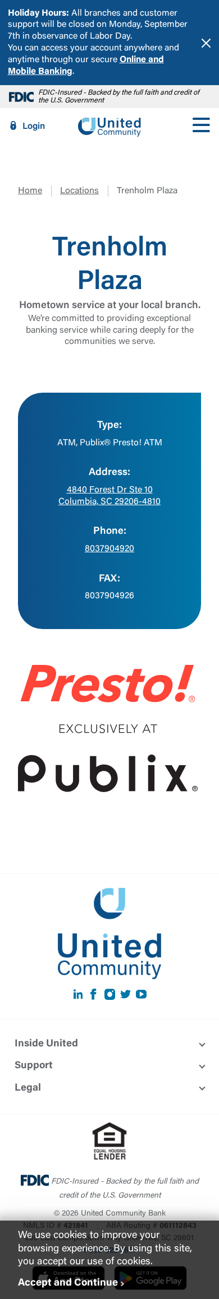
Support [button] (34, 1066)
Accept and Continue (68, 1283)
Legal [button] (28, 1088)
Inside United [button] (46, 1044)
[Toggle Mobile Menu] (201, 126)
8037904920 (109, 548)
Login (33, 126)
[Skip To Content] (15, 4)
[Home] (109, 126)
